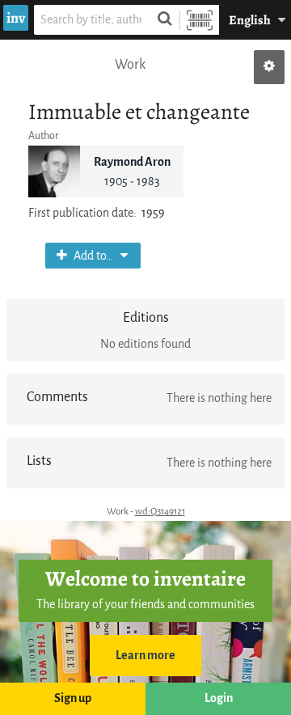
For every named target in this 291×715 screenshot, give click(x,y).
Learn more (145, 655)
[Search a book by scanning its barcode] (199, 20)
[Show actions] (269, 67)
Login (219, 698)
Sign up (72, 698)
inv (15, 18)
